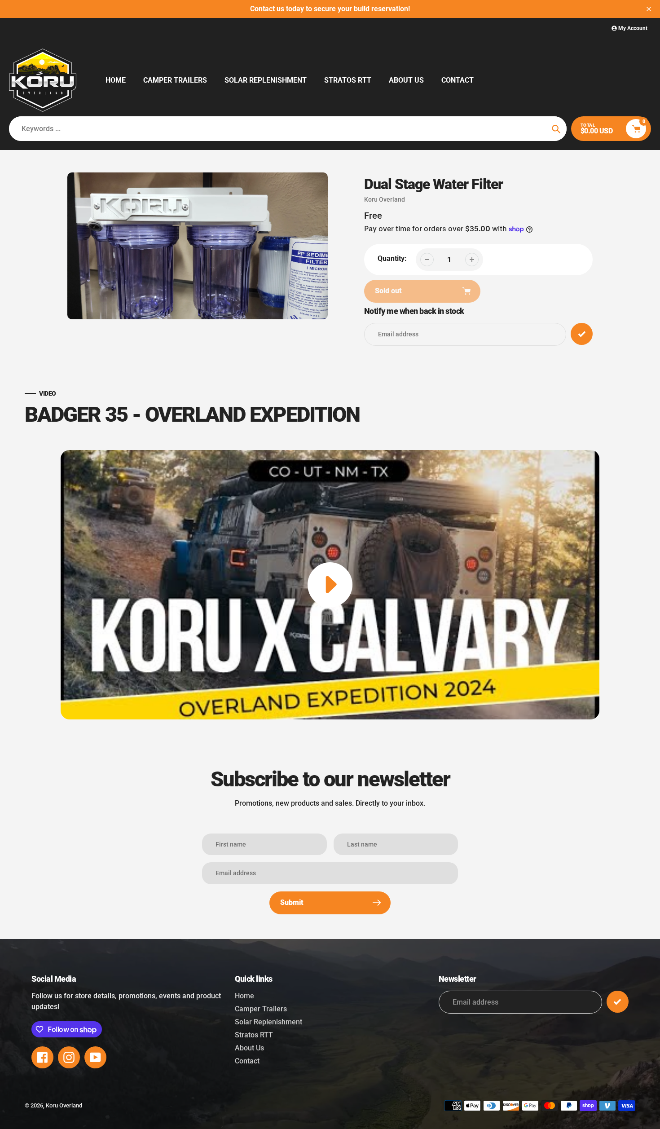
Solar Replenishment (268, 1022)
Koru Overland (384, 199)
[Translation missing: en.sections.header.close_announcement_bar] (648, 8)
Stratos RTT (254, 1035)
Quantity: (392, 258)
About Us (249, 1048)
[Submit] (618, 1002)
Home (244, 996)
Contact (247, 1061)
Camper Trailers (261, 1009)
